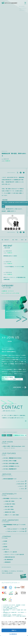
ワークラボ (16, 293)
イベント (11, 291)
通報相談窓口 (8, 562)
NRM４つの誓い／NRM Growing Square (14, 447)
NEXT (22, 239)
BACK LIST (7, 239)
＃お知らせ (7, 160)
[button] (25, 618)
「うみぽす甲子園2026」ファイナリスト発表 (14, 266)
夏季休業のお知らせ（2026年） (11, 256)
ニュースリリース (7, 293)
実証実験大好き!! (10, 469)
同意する (14, 630)
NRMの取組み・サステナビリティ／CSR (12, 498)
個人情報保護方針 (13, 634)
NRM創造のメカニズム (11, 466)
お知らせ (5, 291)
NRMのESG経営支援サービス (9, 479)
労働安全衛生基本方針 (10, 557)
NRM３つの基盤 (9, 460)
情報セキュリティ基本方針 (11, 552)
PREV (16, 239)
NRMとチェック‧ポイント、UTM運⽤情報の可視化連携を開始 (14, 278)
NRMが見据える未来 (10, 463)
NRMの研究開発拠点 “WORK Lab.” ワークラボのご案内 (14, 525)
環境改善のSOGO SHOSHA (12, 458)
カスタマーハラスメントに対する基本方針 (14, 554)
